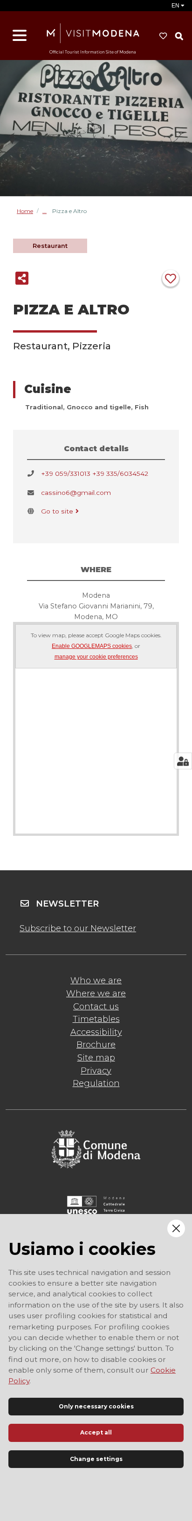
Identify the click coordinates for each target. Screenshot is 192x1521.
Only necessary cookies (96, 1406)
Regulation (96, 1083)
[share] (22, 278)
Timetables (96, 1019)
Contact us (96, 1006)
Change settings (96, 1458)
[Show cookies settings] (183, 761)
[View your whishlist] (163, 36)
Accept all (96, 1432)
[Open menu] (20, 36)
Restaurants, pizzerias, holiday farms (47, 210)
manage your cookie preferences (96, 657)
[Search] (178, 36)
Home (25, 211)
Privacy (96, 1071)
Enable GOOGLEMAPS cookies (92, 646)
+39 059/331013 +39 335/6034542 (94, 473)
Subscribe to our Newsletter (78, 928)
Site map (96, 1058)
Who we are (96, 980)
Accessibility (96, 1032)
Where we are (96, 993)
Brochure (96, 1045)
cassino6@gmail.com (76, 492)
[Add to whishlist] (170, 278)
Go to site (57, 511)
